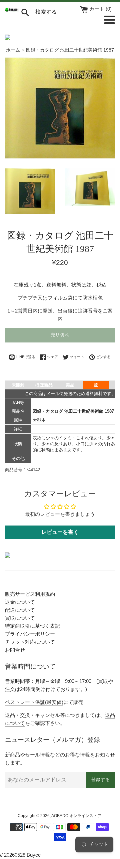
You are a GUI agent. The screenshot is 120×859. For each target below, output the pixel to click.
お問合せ (15, 650)
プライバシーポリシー (30, 634)
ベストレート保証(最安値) (34, 702)
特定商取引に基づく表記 (32, 626)
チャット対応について (30, 642)
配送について (20, 610)
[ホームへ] (12, 10)
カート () (100, 9)
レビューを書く (60, 532)
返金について (20, 602)
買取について (20, 618)
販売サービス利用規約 (30, 594)
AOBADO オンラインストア (76, 815)
